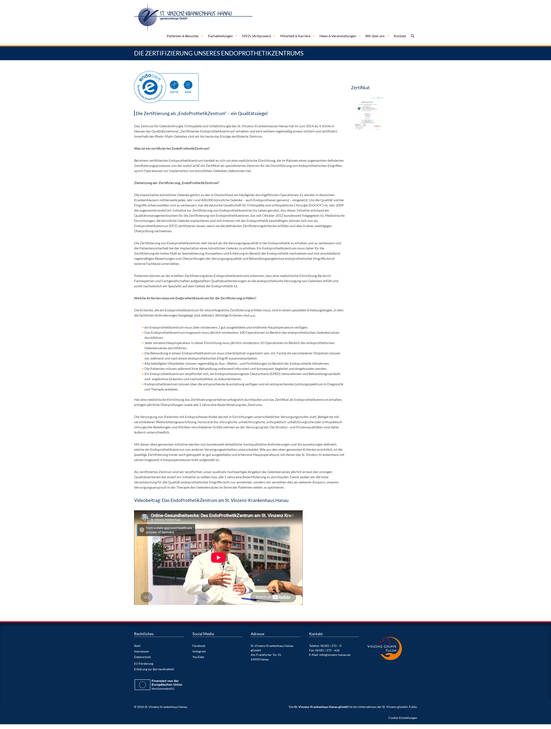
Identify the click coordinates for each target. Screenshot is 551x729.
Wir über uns (375, 36)
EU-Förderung (143, 663)
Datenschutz (142, 657)
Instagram (199, 651)
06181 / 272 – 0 (330, 645)
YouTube (198, 657)
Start (137, 645)
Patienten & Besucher (183, 36)
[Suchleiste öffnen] (412, 36)
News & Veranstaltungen (337, 36)
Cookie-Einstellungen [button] (402, 718)
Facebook (198, 645)
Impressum (141, 651)
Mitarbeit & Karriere (295, 36)
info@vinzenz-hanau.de (334, 655)
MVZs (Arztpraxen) (256, 36)
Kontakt (400, 36)
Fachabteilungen (220, 36)
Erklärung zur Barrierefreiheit (154, 669)
